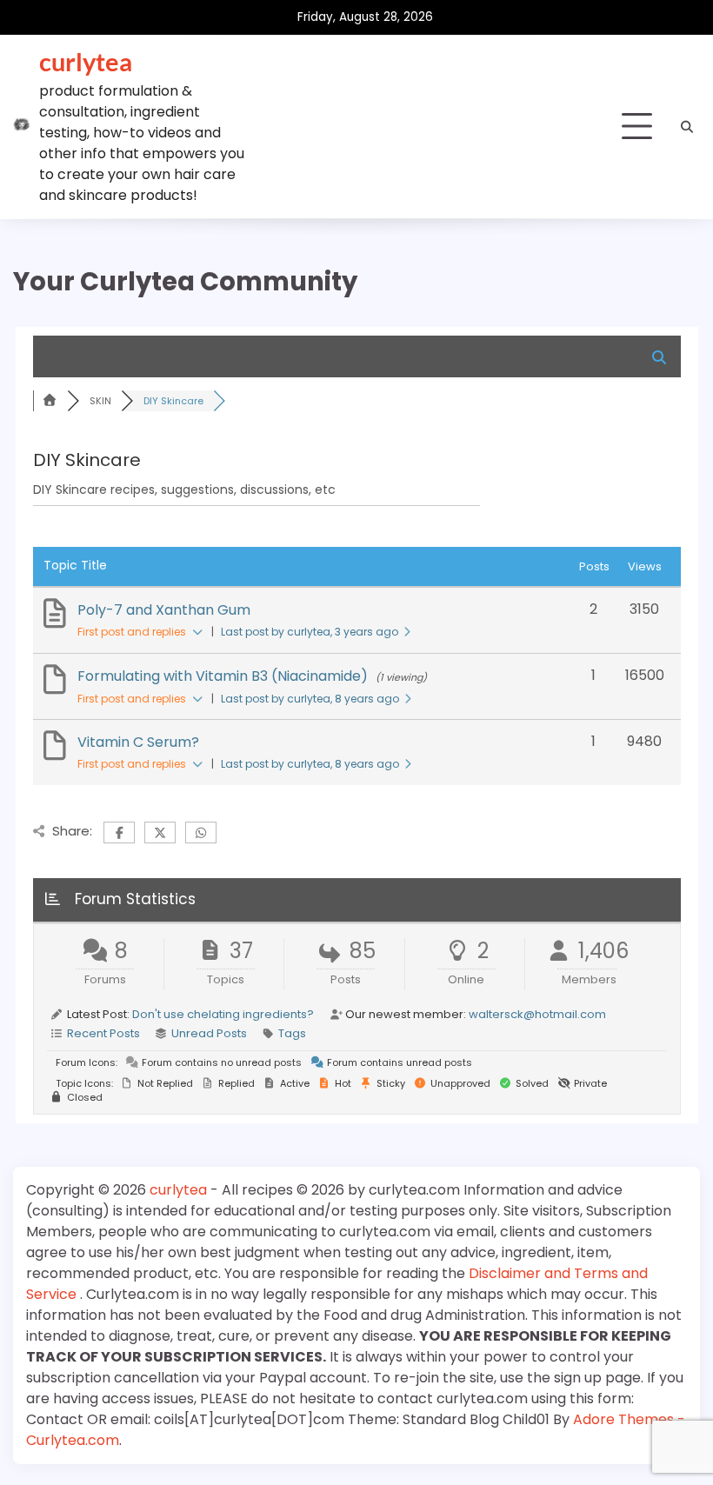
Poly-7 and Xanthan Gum (163, 610)
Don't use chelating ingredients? (223, 1014)
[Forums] (50, 401)
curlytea (85, 61)
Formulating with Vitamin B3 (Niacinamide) (222, 676)
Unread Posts (209, 1033)
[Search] (687, 127)
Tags (292, 1033)
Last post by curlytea (309, 631)
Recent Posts (103, 1033)
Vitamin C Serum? (138, 742)
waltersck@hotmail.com (537, 1014)
